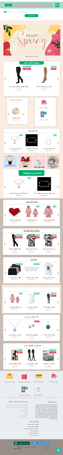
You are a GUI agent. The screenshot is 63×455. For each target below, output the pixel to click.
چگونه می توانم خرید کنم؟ (32, 426)
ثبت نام (21, 12)
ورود (26, 12)
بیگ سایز (33, 259)
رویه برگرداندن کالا (34, 431)
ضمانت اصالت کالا (34, 435)
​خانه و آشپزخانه (32, 202)
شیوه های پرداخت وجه (33, 433)
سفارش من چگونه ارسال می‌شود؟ (31, 428)
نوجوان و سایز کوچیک (32, 230)
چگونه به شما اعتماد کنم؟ (33, 424)
